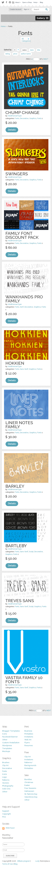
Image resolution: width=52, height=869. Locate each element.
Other (4, 740)
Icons (4, 734)
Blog (15, 864)
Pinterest (9, 2)
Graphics (32, 118)
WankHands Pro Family (24, 298)
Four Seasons (30, 788)
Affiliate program (23, 861)
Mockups (6, 751)
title (38, 50)
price (15, 54)
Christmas (28, 782)
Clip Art (5, 765)
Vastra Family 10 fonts (24, 679)
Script (31, 552)
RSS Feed (10, 828)
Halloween (29, 791)
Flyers (27, 743)
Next (46, 59)
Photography (7, 786)
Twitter (2, 2)
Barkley (14, 486)
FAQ (4, 817)
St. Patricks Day (30, 794)
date (32, 50)
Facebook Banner (10, 737)
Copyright (6, 814)
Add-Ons (6, 789)
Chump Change (22, 112)
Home (3, 26)
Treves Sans (19, 600)
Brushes (5, 762)
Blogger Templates (11, 731)
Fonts (17, 118)
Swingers (16, 173)
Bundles (28, 779)
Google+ (13, 2)
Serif (22, 307)
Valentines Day (30, 797)
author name (26, 54)
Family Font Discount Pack (22, 235)
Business (28, 731)
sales (24, 50)
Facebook (6, 2)
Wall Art (27, 740)
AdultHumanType (15, 116)
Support (5, 811)
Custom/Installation (10, 743)
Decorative (24, 118)
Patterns (5, 780)
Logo (4, 777)
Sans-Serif (24, 369)
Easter (27, 785)
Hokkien (14, 363)
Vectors (5, 783)
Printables (28, 734)
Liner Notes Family (19, 424)
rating (7, 54)
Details (12, 129)
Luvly (37, 861)
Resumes (28, 745)
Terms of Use (7, 864)
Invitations (28, 737)
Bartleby (16, 545)
